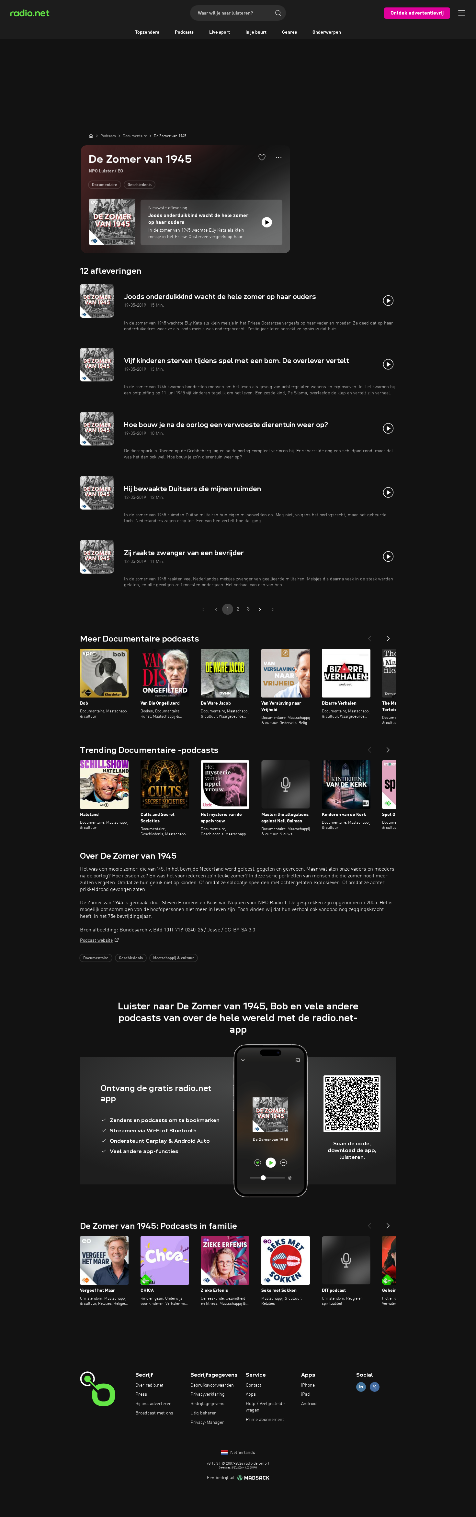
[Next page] (260, 609)
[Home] (91, 135)
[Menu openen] (462, 13)
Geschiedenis (140, 185)
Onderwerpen (326, 32)
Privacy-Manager (207, 1422)
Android (309, 1404)
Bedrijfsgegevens (207, 1404)
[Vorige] (369, 636)
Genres (289, 32)
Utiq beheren (203, 1413)
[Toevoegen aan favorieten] (262, 157)
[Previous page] (216, 609)
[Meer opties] (278, 157)
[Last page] (273, 609)
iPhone (308, 1385)
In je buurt (255, 32)
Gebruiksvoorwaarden (212, 1385)
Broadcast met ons (154, 1413)
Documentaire (104, 185)
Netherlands (242, 1452)
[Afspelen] (267, 222)
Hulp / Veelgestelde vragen (265, 1407)
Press (141, 1394)
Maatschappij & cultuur (173, 958)
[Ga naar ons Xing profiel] (374, 1386)
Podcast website (96, 940)
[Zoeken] (278, 13)
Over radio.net (149, 1385)
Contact (253, 1385)
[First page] (203, 609)
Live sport (219, 32)
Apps (251, 1394)
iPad (305, 1394)
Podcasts (184, 32)
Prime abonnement (265, 1419)
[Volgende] (388, 636)
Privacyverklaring (207, 1394)
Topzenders (147, 32)
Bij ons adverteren (153, 1404)
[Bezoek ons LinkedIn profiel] (361, 1386)
